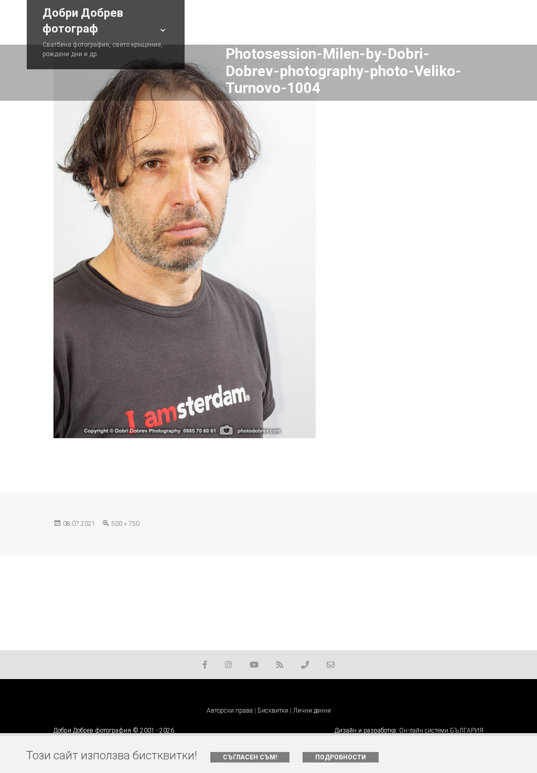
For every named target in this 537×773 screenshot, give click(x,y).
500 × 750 (125, 523)
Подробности (340, 757)
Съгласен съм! (250, 757)
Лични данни (312, 710)
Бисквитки (272, 710)
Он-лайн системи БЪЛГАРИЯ (441, 730)
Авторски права (230, 710)
